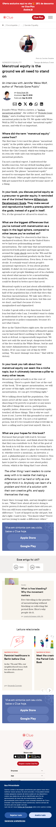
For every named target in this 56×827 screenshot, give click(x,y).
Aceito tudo (40, 815)
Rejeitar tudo (16, 815)
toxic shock (20, 253)
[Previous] (43, 690)
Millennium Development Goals (25, 201)
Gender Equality (31, 25)
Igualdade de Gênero (11, 652)
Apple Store (28, 538)
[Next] (49, 690)
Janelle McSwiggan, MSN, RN (33, 616)
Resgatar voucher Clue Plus (28, 764)
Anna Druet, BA (22, 92)
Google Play (28, 546)
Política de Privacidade (25, 807)
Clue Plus (38, 17)
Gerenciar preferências (15, 821)
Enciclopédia (11, 25)
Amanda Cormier (15, 685)
